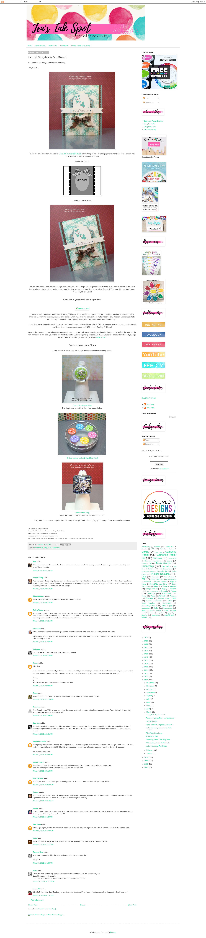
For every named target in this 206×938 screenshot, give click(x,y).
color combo (148, 603)
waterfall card (169, 615)
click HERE (101, 337)
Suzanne (36, 707)
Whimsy (149, 598)
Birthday (145, 552)
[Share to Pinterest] (70, 544)
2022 (146, 644)
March (149, 712)
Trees (35, 693)
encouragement (148, 605)
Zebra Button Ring (82, 513)
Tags (163, 589)
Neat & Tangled (169, 577)
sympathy (170, 613)
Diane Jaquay (38, 596)
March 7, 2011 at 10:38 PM (43, 785)
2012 (146, 677)
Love (144, 577)
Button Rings (38, 548)
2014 (146, 670)
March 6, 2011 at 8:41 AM (43, 734)
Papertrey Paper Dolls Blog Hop (158, 740)
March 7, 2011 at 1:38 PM (43, 755)
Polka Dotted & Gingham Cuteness (159, 725)
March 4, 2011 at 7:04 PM (43, 642)
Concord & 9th (172, 558)
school (166, 610)
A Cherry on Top (150, 130)
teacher (144, 615)
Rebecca (36, 649)
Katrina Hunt (38, 778)
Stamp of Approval (169, 586)
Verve (144, 596)
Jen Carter (150, 404)
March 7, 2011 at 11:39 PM (43, 801)
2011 (146, 680)
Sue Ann (36, 723)
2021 (146, 647)
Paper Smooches (157, 579)
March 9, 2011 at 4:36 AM (43, 863)
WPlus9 (162, 596)
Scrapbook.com (150, 127)
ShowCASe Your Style (158, 584)
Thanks (173, 589)
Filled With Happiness (154, 733)
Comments (149, 102)
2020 (146, 651)
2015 (146, 667)
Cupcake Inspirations (153, 561)
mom (144, 610)
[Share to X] (65, 544)
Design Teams (52, 46)
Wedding (173, 596)
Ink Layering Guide (148, 571)
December (150, 683)
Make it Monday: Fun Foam (156, 746)
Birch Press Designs (167, 549)
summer (152, 613)
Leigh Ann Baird (39, 741)
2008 (146, 764)
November (150, 686)
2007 (146, 767)
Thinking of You (152, 736)
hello (156, 608)
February (150, 750)
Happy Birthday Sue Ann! (155, 715)
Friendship (148, 566)
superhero (161, 613)
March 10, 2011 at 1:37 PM (43, 895)
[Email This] (61, 544)
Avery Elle (169, 547)
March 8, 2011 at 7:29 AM (43, 817)
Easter (169, 561)
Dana (35, 870)
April (148, 709)
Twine (173, 591)
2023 (146, 641)
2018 (146, 657)
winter (144, 617)
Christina (37, 628)
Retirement (147, 581)
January (149, 753)
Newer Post (32, 905)
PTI (49, 548)
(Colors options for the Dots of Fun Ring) (82, 458)
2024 (146, 638)
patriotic (158, 610)
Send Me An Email (149, 398)
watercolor (156, 615)
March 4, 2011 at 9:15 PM (43, 655)
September (150, 692)
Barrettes (144, 549)
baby (174, 598)
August (149, 696)
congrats (166, 603)
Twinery (151, 593)
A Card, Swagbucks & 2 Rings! (157, 743)
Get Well (165, 566)
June (148, 702)
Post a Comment (37, 900)
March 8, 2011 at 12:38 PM (43, 831)
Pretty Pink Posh (171, 579)
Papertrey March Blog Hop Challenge (160, 718)
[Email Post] (56, 544)
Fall (150, 563)
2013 (146, 673)
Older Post (132, 905)
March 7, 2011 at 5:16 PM (43, 771)
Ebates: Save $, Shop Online (80, 46)
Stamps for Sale (40, 46)
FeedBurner (164, 468)
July (148, 699)
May (148, 705)
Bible (153, 549)
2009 (146, 761)
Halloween (151, 569)
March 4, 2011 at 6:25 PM (43, 621)
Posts (147, 98)
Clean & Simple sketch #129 (70, 154)
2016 (146, 664)
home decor (168, 608)
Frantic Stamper (163, 563)
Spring (155, 586)
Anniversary (146, 547)
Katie (35, 838)
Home (29, 46)
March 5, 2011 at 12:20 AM (43, 699)
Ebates (144, 563)
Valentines (166, 593)
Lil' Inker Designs (159, 573)
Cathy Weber (38, 610)
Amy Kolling (38, 578)
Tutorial (164, 591)
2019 (146, 654)
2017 (146, 660)
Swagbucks (56, 548)
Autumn (157, 547)
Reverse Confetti (160, 582)
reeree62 (36, 889)
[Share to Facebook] (67, 544)
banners (148, 601)
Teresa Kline (38, 852)
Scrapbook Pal (149, 124)
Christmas (157, 558)
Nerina (35, 792)
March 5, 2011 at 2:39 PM (43, 716)
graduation (146, 608)
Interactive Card (162, 571)
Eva (34, 562)
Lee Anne (37, 824)
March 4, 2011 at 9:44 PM (43, 686)
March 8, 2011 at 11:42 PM (43, 844)
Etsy (45, 548)
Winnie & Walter (163, 598)
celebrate (158, 601)
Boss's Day (158, 552)
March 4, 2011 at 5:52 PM (43, 589)
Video (153, 596)
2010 (146, 757)
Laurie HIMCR (38, 762)
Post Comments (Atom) (47, 909)
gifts (170, 606)
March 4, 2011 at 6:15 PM (43, 603)
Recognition (64, 46)
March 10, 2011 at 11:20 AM (43, 881)
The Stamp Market (152, 591)
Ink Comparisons (166, 569)
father (164, 606)
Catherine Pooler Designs (153, 121)
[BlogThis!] (63, 544)
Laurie (35, 808)
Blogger (113, 932)
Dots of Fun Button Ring (82, 405)
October (149, 689)
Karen (35, 663)
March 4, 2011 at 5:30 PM (43, 570)
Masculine (155, 577)
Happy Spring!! (151, 721)
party (151, 610)
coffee (169, 601)
